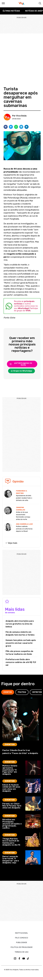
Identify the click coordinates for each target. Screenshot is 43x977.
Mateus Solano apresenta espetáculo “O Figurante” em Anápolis (9, 769)
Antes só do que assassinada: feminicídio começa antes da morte (23, 515)
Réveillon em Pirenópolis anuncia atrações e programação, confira (12, 823)
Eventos (10, 744)
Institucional (21, 933)
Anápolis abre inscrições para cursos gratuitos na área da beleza (20, 624)
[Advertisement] (21, 56)
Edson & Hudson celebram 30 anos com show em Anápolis (11, 788)
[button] (6, 127)
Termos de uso (21, 952)
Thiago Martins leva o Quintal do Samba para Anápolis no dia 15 (11, 841)
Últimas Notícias (11, 11)
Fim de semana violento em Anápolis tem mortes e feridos (20, 633)
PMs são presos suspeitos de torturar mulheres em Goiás (19, 652)
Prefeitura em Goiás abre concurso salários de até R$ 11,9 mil (21, 662)
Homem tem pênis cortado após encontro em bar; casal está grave (21, 643)
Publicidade (21, 942)
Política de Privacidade (21, 947)
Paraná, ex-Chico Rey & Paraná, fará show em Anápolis (11, 805)
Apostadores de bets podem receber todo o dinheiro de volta (24, 498)
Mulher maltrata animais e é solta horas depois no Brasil (24, 529)
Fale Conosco (21, 938)
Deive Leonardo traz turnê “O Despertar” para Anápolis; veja (10, 859)
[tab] (7, 692)
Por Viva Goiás (19, 116)
